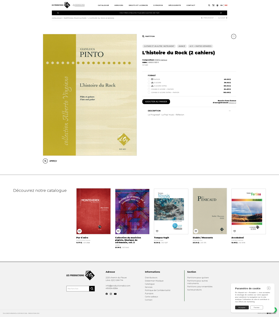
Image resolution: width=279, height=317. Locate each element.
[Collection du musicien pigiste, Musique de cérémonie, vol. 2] (132, 218)
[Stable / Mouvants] (210, 218)
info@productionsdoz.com (118, 286)
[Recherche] (209, 5)
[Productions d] (80, 275)
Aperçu (53, 161)
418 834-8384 (112, 288)
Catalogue (103, 5)
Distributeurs (151, 278)
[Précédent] (58, 13)
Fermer (257, 307)
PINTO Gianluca (161, 60)
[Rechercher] (92, 288)
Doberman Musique (154, 281)
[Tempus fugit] (171, 218)
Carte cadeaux (151, 297)
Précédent (208, 18)
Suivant (221, 18)
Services (118, 5)
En (221, 5)
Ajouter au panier (156, 101)
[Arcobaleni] (248, 218)
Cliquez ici (232, 103)
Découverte (175, 5)
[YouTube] (115, 294)
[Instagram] (111, 294)
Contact (190, 5)
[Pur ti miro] (93, 218)
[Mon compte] (217, 5)
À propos (158, 5)
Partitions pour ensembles (199, 287)
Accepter (241, 307)
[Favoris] (233, 36)
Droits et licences (138, 5)
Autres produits (194, 290)
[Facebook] (107, 294)
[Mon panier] (213, 5)
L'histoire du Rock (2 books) (101, 18)
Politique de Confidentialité (157, 290)
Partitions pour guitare (75, 18)
